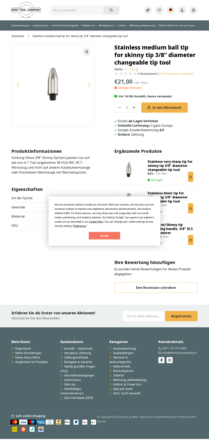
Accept (104, 235)
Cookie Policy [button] (96, 221)
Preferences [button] (79, 226)
